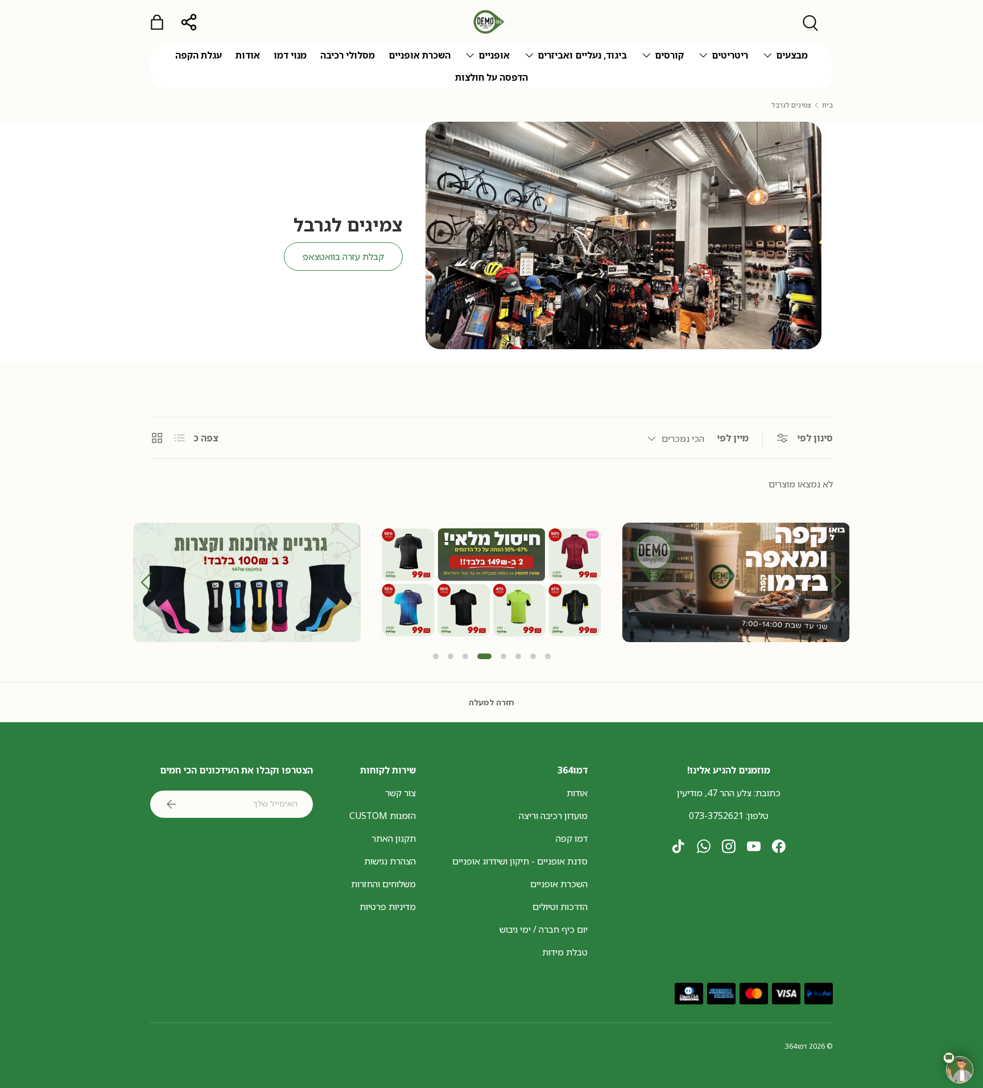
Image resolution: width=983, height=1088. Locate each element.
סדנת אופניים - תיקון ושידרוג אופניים (520, 861)
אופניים (494, 55)
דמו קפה (572, 838)
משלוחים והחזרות (383, 884)
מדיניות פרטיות (388, 906)
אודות (248, 55)
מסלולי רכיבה (347, 55)
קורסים (669, 55)
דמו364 (796, 1046)
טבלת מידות (565, 952)
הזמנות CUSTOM (382, 815)
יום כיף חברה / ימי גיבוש (543, 929)
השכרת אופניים (420, 55)
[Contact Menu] (959, 1069)
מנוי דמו (290, 55)
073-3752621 (716, 815)
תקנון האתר (393, 838)
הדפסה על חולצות (491, 77)
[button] (837, 582)
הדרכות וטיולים (560, 906)
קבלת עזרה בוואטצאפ (343, 256)
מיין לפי (733, 438)
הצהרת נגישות (390, 861)
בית (827, 105)
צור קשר (400, 793)
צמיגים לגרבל (791, 105)
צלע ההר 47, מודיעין (714, 793)
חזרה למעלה (491, 702)
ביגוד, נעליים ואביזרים (582, 55)
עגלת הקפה (198, 55)
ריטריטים (730, 55)
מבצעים (792, 55)
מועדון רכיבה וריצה (553, 815)
